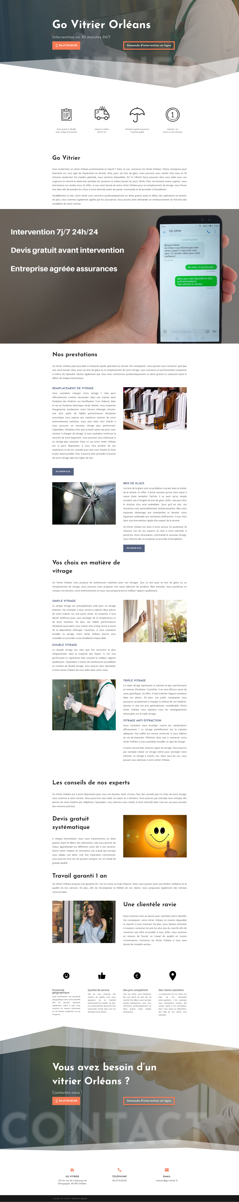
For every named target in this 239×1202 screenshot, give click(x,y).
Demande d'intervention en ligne (149, 45)
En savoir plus (63, 472)
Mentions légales (79, 1198)
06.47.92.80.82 (68, 45)
